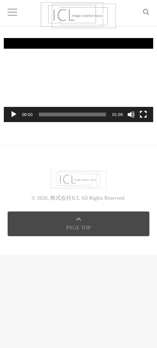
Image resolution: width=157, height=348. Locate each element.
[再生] (14, 114)
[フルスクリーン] (143, 114)
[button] (78, 80)
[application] (78, 80)
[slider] (72, 114)
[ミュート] (131, 114)
